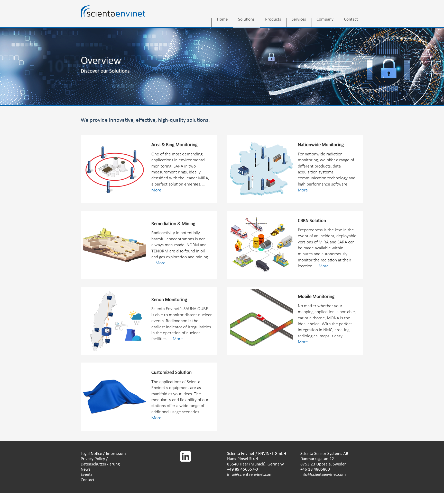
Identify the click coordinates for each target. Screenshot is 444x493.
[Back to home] (113, 16)
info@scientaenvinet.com (250, 474)
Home (222, 20)
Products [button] (273, 20)
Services (299, 20)
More (156, 190)
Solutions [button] (246, 20)
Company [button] (325, 20)
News (85, 469)
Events (86, 474)
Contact (351, 20)
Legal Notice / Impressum (103, 454)
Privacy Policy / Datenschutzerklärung (100, 461)
